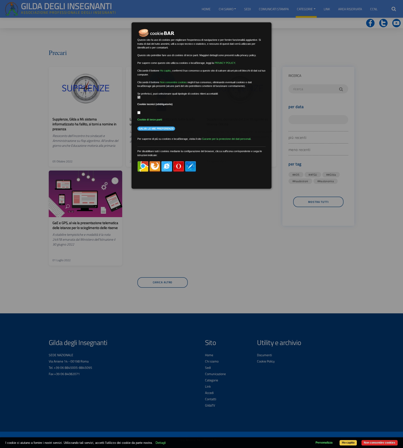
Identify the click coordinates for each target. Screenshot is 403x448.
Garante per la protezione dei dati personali (226, 138)
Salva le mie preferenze (156, 128)
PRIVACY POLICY (225, 63)
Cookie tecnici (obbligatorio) (155, 104)
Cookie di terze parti (149, 119)
